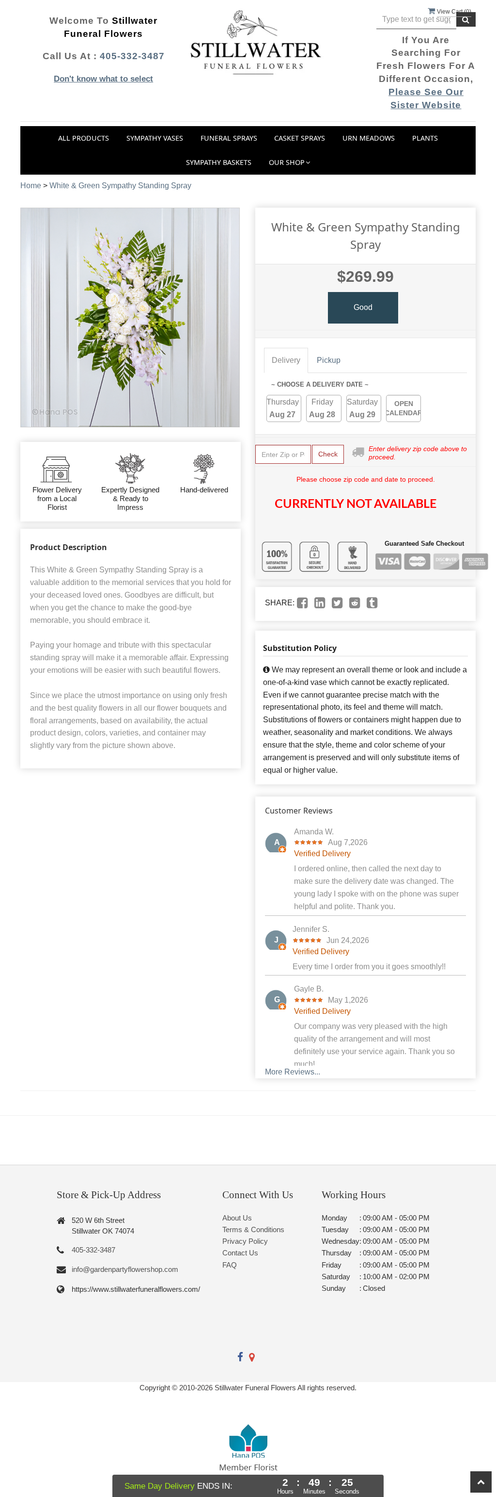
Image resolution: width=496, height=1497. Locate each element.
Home (30, 185)
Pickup (329, 360)
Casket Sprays (299, 138)
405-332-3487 (132, 56)
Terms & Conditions (253, 1229)
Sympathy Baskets (218, 162)
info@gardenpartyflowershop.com (125, 1269)
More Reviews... (292, 1072)
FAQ (229, 1265)
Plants (425, 138)
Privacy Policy (245, 1241)
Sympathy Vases (154, 138)
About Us (237, 1218)
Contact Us (240, 1253)
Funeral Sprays (229, 138)
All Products (83, 138)
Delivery (286, 360)
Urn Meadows (368, 138)
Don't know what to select (103, 78)
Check (328, 454)
